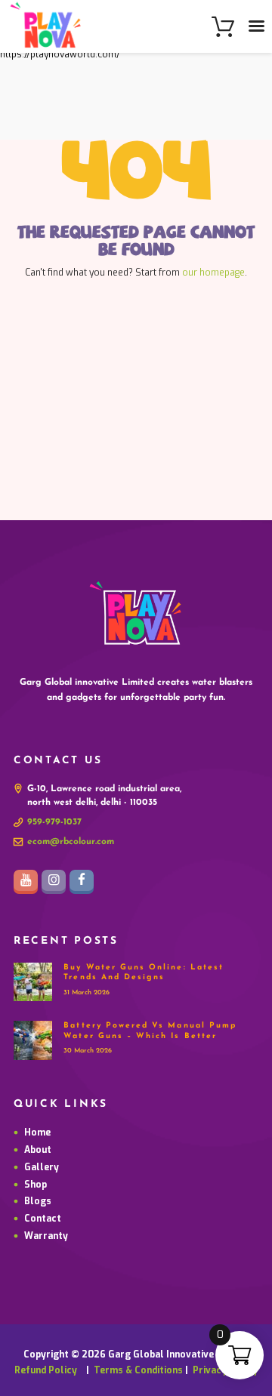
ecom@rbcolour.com (70, 841)
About (37, 1150)
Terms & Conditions (138, 1370)
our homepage (213, 273)
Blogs (37, 1201)
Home (37, 1132)
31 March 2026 (86, 992)
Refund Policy (49, 1370)
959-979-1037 (54, 822)
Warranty (46, 1236)
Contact (42, 1219)
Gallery (41, 1167)
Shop (35, 1185)
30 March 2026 (87, 1050)
